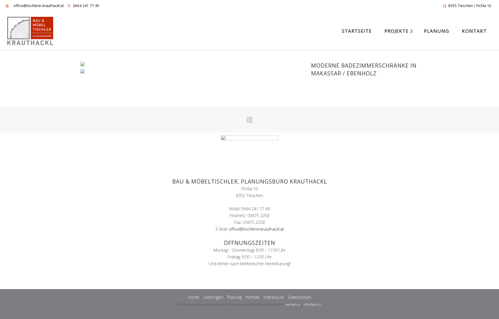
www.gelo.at (293, 304)
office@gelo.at (312, 304)
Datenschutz (299, 297)
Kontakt (252, 297)
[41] (85, 64)
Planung (234, 297)
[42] (85, 71)
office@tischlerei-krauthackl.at (256, 229)
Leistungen (213, 297)
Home (193, 297)
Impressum (273, 297)
